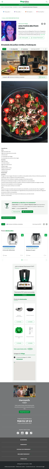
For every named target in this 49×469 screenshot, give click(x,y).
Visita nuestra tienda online (24, 4)
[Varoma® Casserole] (30, 308)
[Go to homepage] (24, 2)
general (20, 7)
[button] (47, 2)
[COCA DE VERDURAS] (12, 240)
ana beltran (15, 7)
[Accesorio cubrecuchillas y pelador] (19, 308)
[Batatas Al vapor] (36, 240)
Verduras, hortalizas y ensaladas (9, 246)
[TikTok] (31, 433)
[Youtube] (22, 433)
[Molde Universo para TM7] (19, 330)
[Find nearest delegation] (2, 2)
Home (2, 7)
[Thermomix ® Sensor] (30, 330)
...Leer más (42, 34)
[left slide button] (2, 260)
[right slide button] (46, 260)
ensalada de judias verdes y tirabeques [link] (30, 7)
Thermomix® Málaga (8, 7)
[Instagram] (26, 433)
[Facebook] (17, 433)
